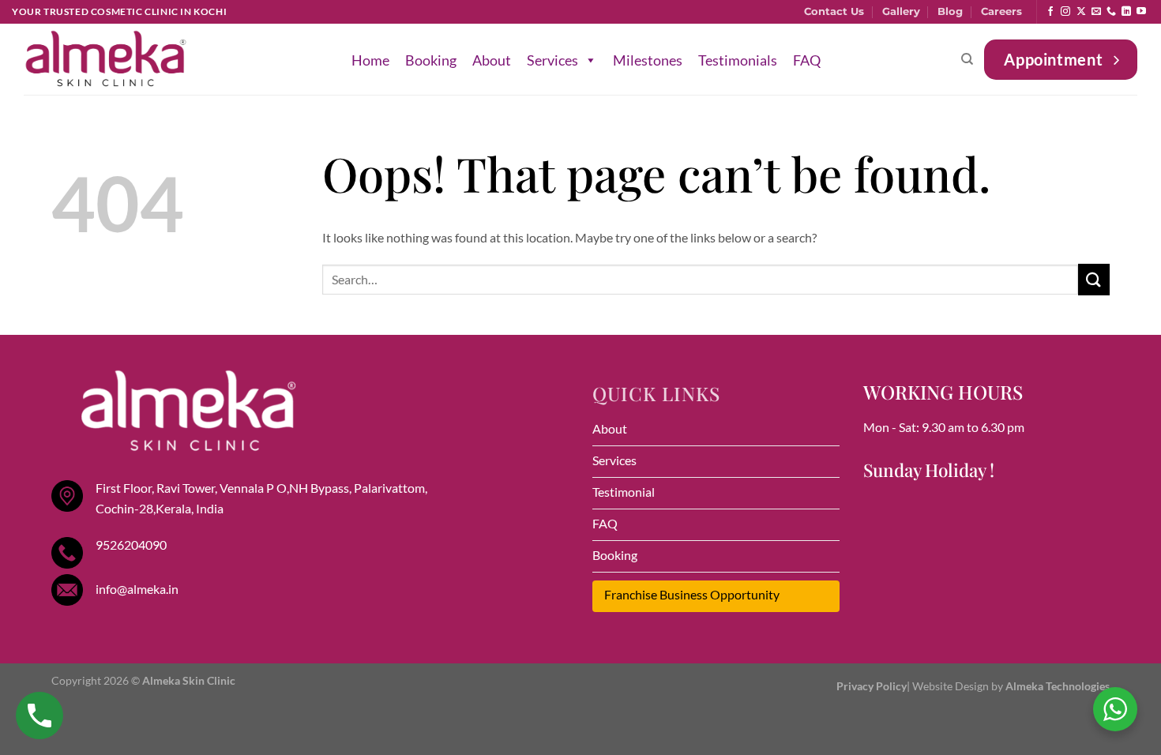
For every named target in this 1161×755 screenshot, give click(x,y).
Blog (950, 11)
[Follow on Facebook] (1050, 11)
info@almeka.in (137, 588)
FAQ (807, 60)
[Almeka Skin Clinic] (106, 59)
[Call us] (1111, 11)
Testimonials (737, 60)
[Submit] (1094, 279)
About (491, 60)
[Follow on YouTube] (1141, 11)
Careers (1001, 11)
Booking (431, 60)
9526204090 (131, 544)
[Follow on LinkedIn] (1126, 11)
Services (552, 60)
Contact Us (834, 11)
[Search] (967, 59)
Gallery (901, 11)
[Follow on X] (1081, 11)
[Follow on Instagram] (1065, 11)
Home (370, 60)
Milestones (647, 60)
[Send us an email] (1096, 11)
